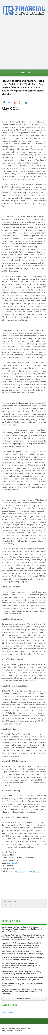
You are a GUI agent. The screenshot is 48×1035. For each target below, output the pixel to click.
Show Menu (25, 73)
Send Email (12, 863)
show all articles (24, 999)
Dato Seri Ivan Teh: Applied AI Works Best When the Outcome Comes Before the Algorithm (22, 979)
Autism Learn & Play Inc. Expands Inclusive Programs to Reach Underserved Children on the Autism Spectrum (22, 929)
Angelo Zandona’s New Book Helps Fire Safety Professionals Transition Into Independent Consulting (21, 992)
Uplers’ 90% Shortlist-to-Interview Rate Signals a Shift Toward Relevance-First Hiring (22, 958)
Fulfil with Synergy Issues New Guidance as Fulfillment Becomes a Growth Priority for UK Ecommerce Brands (21, 965)
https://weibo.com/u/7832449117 (25, 871)
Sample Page (40, 1028)
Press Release (10, 905)
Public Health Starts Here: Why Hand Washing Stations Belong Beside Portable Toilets (21, 972)
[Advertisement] (24, 42)
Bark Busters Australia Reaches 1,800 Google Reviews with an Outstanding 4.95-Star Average (22, 952)
